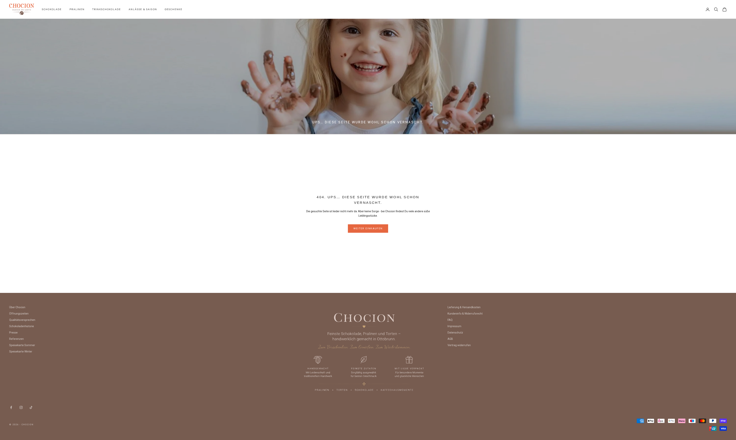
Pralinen (77, 9)
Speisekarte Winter (20, 351)
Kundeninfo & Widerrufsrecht (465, 313)
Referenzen (16, 338)
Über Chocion (17, 307)
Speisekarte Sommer (22, 345)
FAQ (450, 319)
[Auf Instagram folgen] (21, 407)
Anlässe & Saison (143, 9)
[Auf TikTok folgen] (31, 407)
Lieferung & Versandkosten (464, 307)
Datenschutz (455, 332)
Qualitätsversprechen (22, 319)
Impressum (454, 326)
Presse (13, 332)
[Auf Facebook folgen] (11, 407)
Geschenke (173, 9)
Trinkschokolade (106, 9)
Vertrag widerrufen (459, 345)
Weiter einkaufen (368, 228)
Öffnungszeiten (19, 313)
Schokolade (52, 9)
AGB (450, 338)
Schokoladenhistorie (21, 326)
